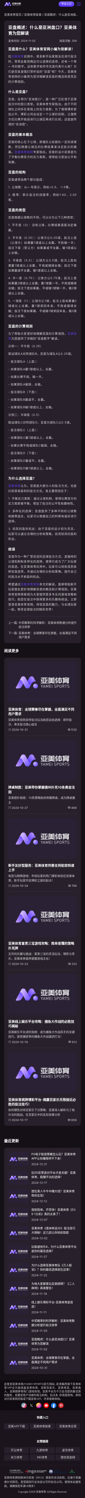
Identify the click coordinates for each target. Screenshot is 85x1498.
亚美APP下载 (16, 1426)
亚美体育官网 (23, 152)
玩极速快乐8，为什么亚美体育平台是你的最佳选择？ (54, 1249)
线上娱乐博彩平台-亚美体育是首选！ (52, 1304)
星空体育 (68, 1450)
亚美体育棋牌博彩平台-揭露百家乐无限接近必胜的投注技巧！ (42, 1102)
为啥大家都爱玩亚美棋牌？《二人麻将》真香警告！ (53, 1286)
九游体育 (42, 1450)
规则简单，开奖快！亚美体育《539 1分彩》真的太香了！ (53, 1212)
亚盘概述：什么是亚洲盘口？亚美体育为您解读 (53, 1341)
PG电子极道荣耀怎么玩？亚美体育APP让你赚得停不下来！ (53, 1156)
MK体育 (42, 1457)
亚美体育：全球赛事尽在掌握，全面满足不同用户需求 (48, 635)
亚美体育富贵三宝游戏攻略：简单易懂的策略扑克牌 (41, 945)
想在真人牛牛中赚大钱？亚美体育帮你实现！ (53, 1193)
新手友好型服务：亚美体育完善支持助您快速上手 (41, 867)
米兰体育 (16, 1457)
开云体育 (16, 1450)
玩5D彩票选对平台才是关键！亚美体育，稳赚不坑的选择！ (53, 1175)
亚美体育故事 (32, 14)
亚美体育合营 (68, 1426)
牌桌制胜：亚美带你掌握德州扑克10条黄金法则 (41, 789)
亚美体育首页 (12, 14)
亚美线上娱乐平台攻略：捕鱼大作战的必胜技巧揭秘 (41, 1023)
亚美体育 (17, 56)
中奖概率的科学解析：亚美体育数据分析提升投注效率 (48, 624)
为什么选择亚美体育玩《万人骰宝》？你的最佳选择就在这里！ (51, 1267)
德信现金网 (68, 1457)
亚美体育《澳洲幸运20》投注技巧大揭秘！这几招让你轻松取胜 (53, 1230)
